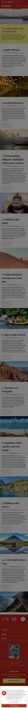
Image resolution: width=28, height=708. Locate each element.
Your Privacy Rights (14, 701)
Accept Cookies (14, 705)
